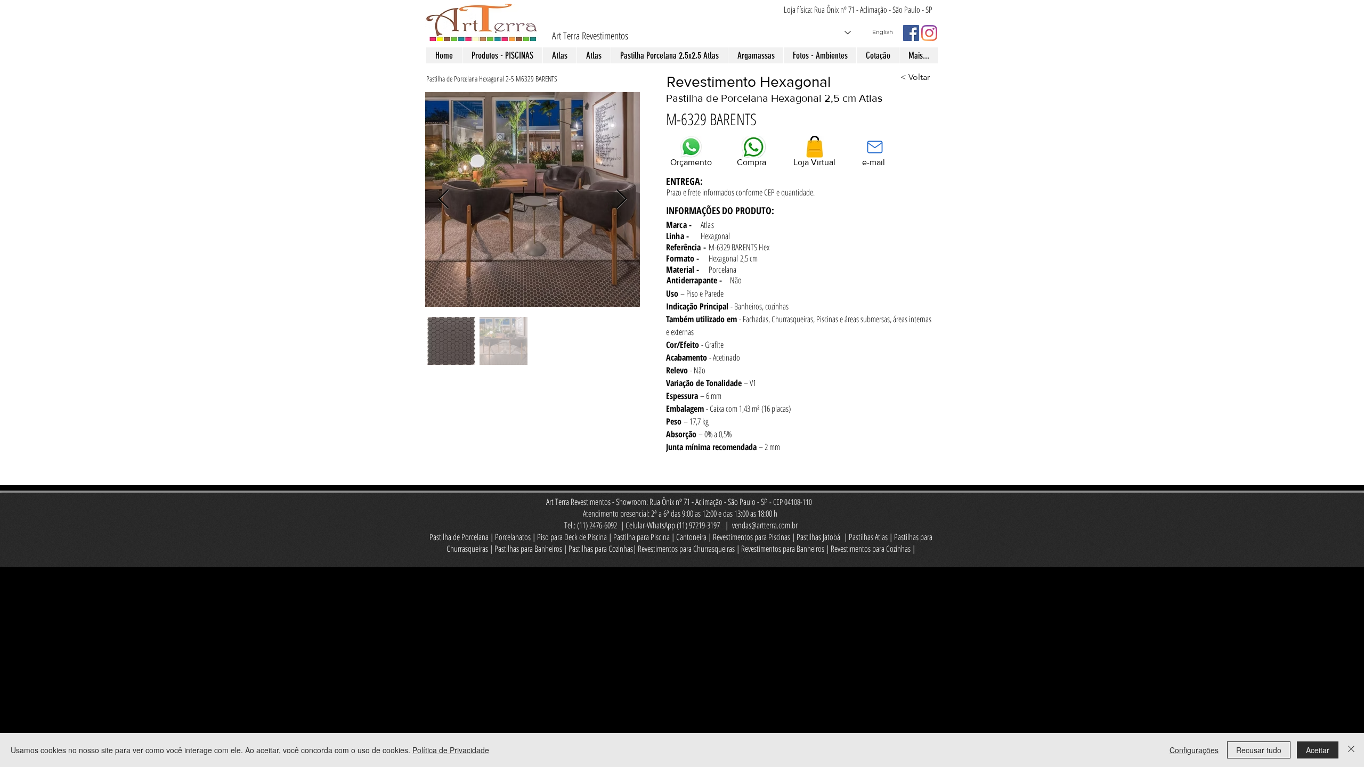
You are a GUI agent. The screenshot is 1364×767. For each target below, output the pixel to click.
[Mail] (874, 147)
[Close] (1351, 749)
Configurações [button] (1194, 750)
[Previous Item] (443, 199)
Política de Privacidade (450, 750)
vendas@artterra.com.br (765, 525)
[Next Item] (621, 199)
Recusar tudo (1258, 750)
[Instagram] (929, 33)
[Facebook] (911, 33)
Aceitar (1317, 750)
